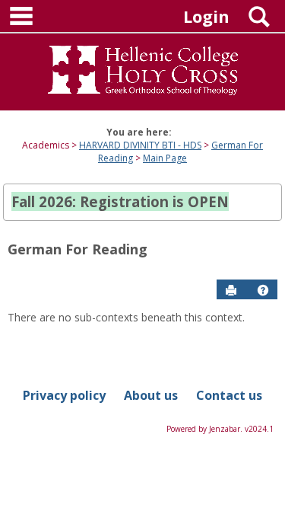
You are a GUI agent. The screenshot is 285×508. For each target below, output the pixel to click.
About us (151, 395)
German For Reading (77, 249)
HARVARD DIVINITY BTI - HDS (140, 145)
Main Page (165, 158)
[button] (263, 290)
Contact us (229, 395)
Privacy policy (64, 395)
